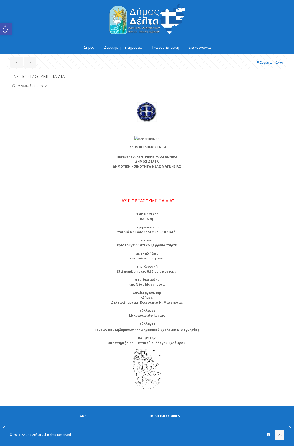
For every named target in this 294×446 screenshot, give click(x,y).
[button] (6, 29)
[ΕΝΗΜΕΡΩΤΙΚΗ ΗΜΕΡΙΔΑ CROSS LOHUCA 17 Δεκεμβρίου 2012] (4, 427)
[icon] (268, 434)
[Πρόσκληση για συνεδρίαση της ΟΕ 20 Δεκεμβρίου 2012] (290, 427)
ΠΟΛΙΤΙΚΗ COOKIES (165, 416)
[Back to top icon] (279, 435)
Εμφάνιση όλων (272, 62)
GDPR (84, 416)
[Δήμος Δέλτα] (147, 20)
